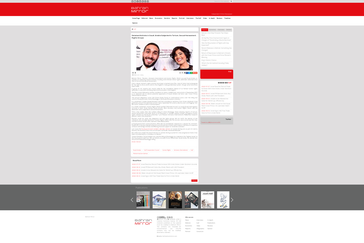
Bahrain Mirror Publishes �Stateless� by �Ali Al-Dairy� (175, 197)
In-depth (212, 18)
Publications (141, 188)
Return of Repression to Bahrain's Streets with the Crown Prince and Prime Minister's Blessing (216, 55)
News (151, 18)
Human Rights (166, 150)
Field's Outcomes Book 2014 (224, 194)
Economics (158, 18)
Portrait (182, 18)
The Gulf (198, 18)
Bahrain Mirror (139, 9)
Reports (174, 18)
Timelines (227, 18)
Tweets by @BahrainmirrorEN (210, 122)
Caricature (200, 231)
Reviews (219, 18)
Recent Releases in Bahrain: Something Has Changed (217, 49)
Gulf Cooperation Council (151, 150)
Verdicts (167, 18)
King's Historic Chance (209, 60)
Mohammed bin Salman (140, 153)
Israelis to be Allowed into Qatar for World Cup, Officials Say (157, 170)
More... (194, 180)
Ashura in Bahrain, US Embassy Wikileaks (159, 197)
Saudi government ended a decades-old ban (156, 129)
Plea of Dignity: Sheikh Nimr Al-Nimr (207, 196)
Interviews (190, 18)
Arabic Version (136, 142)
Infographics (200, 228)
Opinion (135, 23)
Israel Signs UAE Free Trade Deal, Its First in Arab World (155, 176)
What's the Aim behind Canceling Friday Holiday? (215, 64)
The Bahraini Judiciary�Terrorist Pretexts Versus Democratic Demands (191, 198)
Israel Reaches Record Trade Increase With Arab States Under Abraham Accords (164, 164)
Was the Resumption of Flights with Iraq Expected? (215, 44)
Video (205, 18)
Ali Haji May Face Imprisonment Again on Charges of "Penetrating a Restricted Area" (216, 39)
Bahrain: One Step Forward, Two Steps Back (215, 34)
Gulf (134, 29)
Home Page (136, 18)
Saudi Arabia (137, 150)
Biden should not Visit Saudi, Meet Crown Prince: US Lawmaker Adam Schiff (162, 173)
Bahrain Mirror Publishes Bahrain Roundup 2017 (143, 197)
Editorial (144, 18)
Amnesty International (181, 150)
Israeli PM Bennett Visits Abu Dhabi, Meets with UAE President (158, 167)
